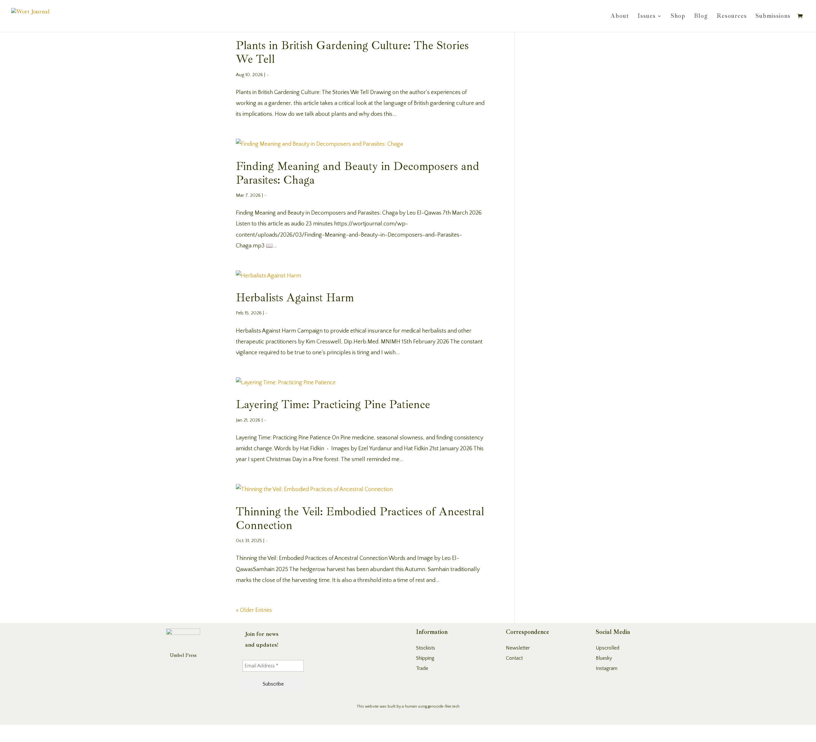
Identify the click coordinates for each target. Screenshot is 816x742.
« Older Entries (254, 610)
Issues (647, 17)
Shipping (425, 658)
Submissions (772, 17)
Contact (514, 658)
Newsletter (518, 648)
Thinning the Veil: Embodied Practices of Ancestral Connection (360, 518)
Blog (701, 17)
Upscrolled (607, 648)
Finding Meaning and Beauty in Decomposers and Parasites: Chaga (357, 173)
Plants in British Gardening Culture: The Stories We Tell (352, 52)
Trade (422, 668)
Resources (732, 17)
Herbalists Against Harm (295, 297)
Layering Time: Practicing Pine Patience (333, 404)
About (619, 17)
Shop (678, 17)
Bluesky (604, 658)
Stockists (425, 648)
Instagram (606, 668)
